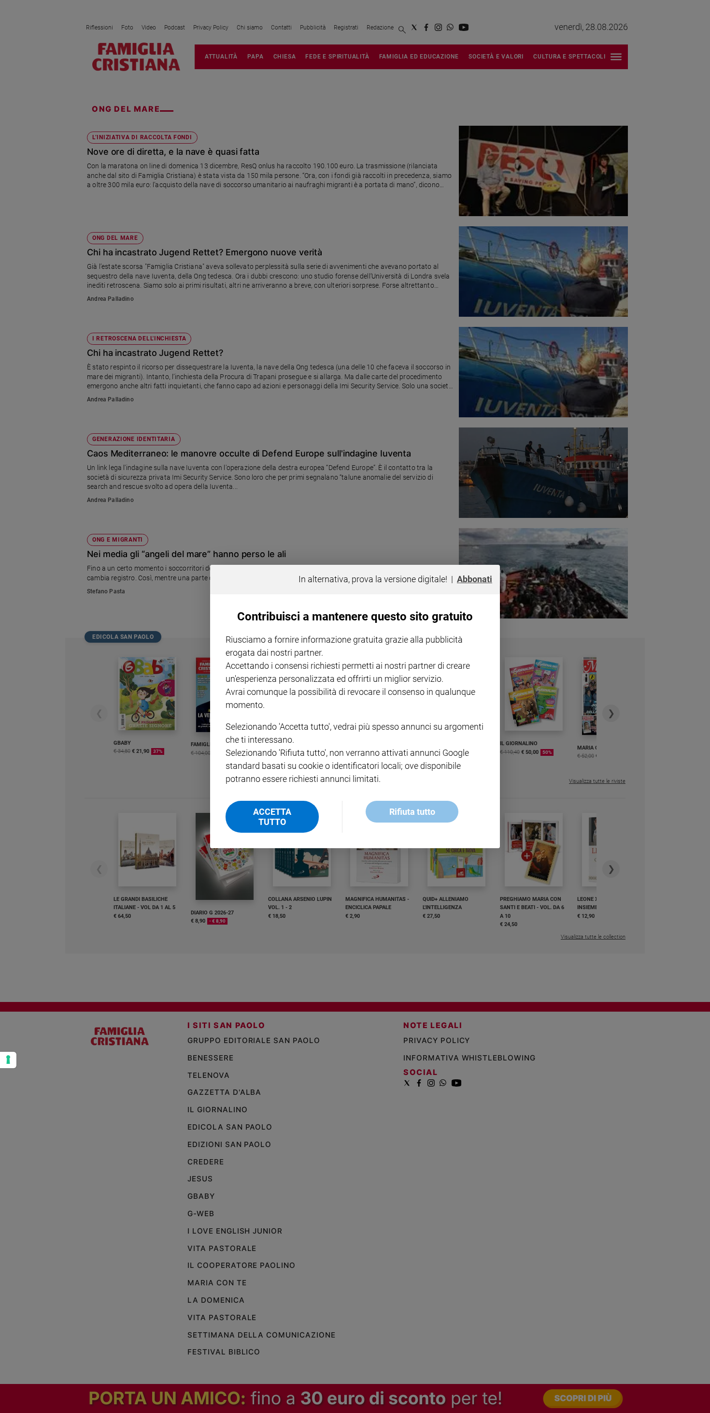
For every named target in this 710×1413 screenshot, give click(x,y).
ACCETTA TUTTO (272, 817)
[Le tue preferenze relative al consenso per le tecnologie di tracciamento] (8, 1060)
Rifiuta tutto (412, 812)
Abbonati (474, 579)
